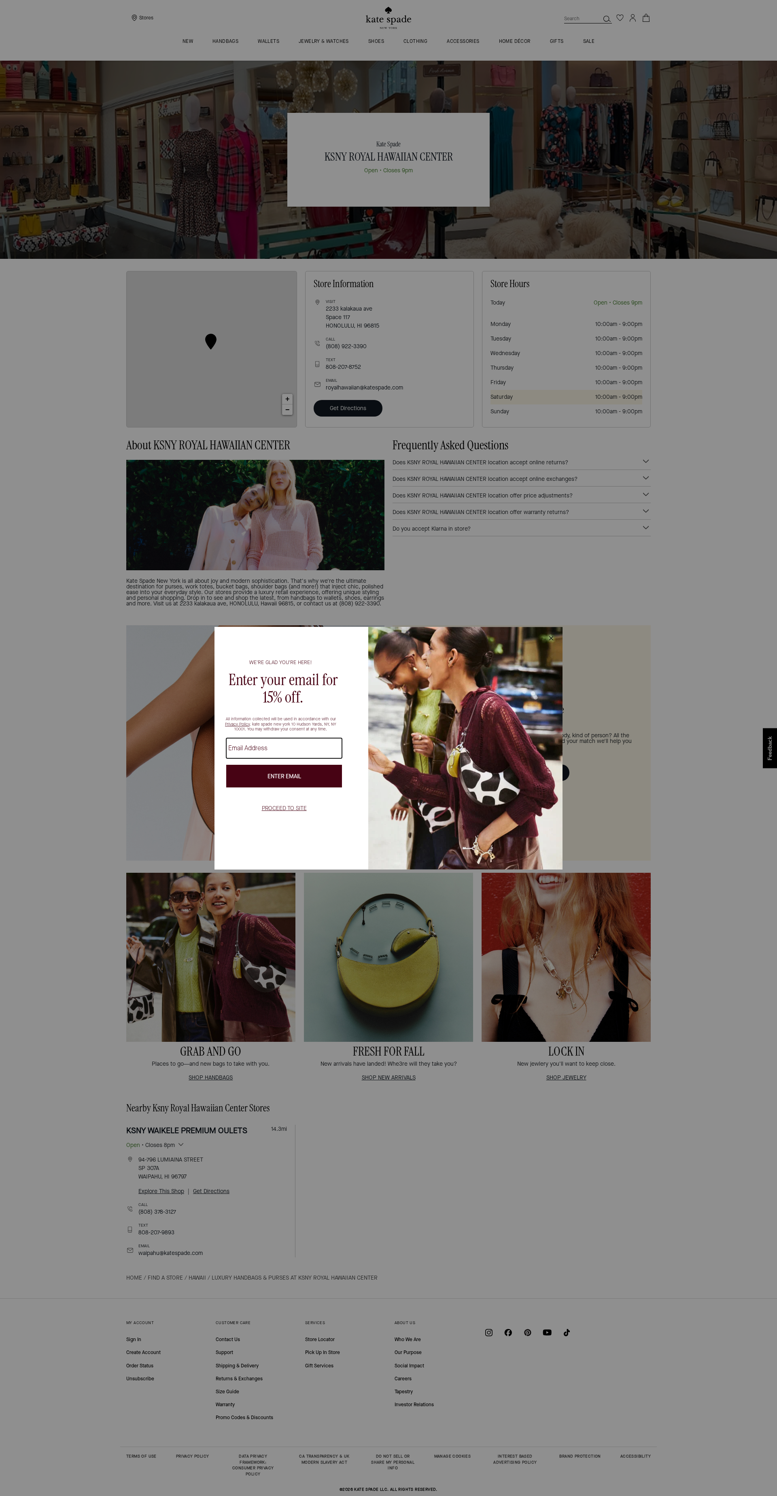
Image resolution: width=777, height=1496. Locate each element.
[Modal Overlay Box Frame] (388, 748)
